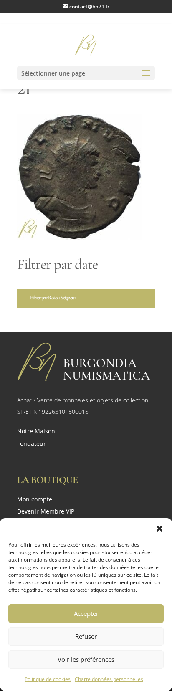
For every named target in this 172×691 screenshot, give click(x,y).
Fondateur (31, 444)
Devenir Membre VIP (45, 512)
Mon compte (34, 500)
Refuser (86, 636)
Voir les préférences (86, 659)
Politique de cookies (48, 679)
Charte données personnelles (109, 679)
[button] (159, 528)
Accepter (86, 613)
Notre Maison (36, 431)
